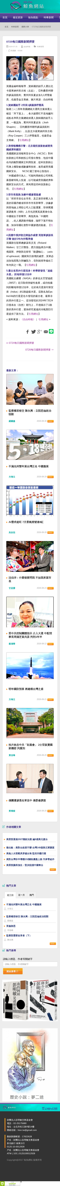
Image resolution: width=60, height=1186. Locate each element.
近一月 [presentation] (21, 895)
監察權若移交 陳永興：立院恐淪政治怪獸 (27, 916)
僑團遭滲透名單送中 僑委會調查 (27, 800)
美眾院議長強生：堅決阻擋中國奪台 (24, 865)
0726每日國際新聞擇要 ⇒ (39, 349)
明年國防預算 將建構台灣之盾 (26, 689)
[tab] (10, 895)
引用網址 (24, 140)
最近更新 (18, 17)
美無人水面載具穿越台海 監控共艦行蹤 (26, 853)
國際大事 (25, 27)
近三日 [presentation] (10, 895)
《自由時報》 (28, 319)
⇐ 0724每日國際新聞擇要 (20, 343)
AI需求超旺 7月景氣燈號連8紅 (26, 522)
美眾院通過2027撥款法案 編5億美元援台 (27, 839)
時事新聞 (49, 17)
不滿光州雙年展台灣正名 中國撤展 (29, 466)
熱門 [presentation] (32, 895)
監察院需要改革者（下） (19, 935)
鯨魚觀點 (33, 17)
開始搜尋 (11, 971)
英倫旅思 (11, 926)
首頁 (4, 17)
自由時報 (27, 47)
